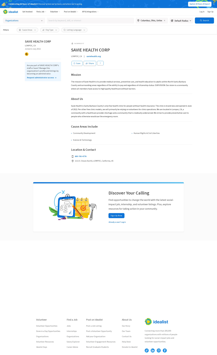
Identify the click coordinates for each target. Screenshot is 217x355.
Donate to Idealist (130, 347)
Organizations (42, 336)
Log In (202, 11)
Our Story (126, 326)
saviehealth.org (94, 56)
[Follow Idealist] (147, 350)
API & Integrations (89, 11)
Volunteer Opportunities (46, 326)
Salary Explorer (73, 341)
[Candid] (26, 54)
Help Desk (126, 341)
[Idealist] (10, 11)
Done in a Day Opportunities (48, 331)
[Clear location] (164, 20)
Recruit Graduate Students (97, 347)
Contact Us (126, 336)
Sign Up (210, 11)
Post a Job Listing (94, 326)
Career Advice (72, 347)
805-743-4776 (80, 156)
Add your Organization (95, 336)
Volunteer (54, 11)
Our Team (126, 331)
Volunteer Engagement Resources (101, 341)
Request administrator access (40, 77)
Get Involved (27, 11)
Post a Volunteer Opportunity (99, 331)
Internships (72, 331)
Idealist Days (41, 347)
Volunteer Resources (45, 341)
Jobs (69, 326)
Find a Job (40, 11)
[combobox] (90, 20)
